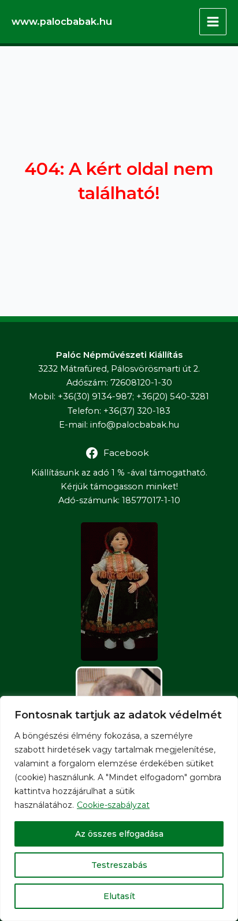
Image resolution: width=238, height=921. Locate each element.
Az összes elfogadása (119, 834)
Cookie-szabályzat (113, 805)
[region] (119, 808)
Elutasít (119, 896)
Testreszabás (119, 865)
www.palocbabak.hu (62, 21)
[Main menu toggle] (212, 21)
